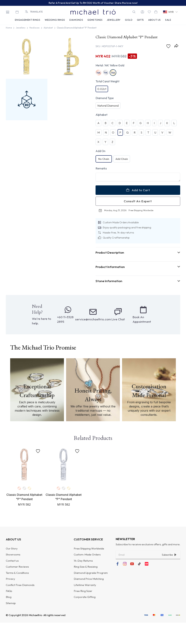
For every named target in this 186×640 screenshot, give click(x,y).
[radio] (104, 159)
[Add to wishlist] (169, 46)
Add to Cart (141, 190)
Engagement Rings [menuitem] (27, 19)
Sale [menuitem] (168, 19)
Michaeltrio (35, 615)
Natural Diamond (108, 105)
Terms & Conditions (17, 573)
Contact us (12, 560)
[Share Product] (177, 45)
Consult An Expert (138, 201)
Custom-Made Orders (87, 554)
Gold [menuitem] (129, 19)
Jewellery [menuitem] (114, 19)
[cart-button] (156, 12)
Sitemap (11, 603)
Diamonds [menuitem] (76, 19)
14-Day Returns (83, 560)
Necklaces (34, 27)
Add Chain (122, 159)
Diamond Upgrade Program (91, 573)
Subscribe (167, 554)
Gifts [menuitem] (140, 19)
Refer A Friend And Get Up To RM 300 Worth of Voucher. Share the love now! (93, 3)
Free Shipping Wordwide (141, 210)
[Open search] (134, 12)
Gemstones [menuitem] (94, 19)
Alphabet (48, 27)
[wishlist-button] (149, 12)
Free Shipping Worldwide (89, 548)
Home (9, 27)
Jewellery (20, 27)
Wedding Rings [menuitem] (55, 19)
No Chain (103, 159)
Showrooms (13, 554)
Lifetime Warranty (85, 585)
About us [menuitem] (154, 19)
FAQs (9, 591)
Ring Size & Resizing (86, 566)
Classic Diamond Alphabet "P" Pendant (76, 27)
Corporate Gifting (85, 597)
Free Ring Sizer (83, 591)
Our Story (12, 548)
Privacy (10, 578)
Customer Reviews (17, 566)
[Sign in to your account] (142, 12)
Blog (8, 597)
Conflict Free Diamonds (20, 585)
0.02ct (101, 89)
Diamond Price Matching (89, 578)
